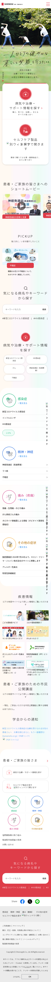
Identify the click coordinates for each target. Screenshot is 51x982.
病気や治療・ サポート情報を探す (24, 106)
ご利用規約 (6, 926)
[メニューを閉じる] (48, 4)
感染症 (5, 912)
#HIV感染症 (39, 318)
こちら (27, 967)
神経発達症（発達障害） (36, 369)
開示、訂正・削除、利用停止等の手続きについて (20, 930)
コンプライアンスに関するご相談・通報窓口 (19, 935)
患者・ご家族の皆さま (20, 760)
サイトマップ (18, 926)
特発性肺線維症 (9, 573)
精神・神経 (15, 912)
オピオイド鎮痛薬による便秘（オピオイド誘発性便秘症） (23, 522)
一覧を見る (22, 403)
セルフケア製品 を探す (25, 142)
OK (30, 976)
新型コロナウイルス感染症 (14, 359)
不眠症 (14, 378)
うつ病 (5, 470)
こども (8, 433)
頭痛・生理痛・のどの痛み (13, 508)
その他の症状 (41, 912)
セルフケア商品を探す (11, 916)
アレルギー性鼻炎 (10, 567)
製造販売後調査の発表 (11, 840)
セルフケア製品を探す (22, 785)
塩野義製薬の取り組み (11, 835)
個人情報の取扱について (11, 939)
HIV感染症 (36, 358)
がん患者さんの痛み (10, 514)
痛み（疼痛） (28, 912)
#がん (48, 887)
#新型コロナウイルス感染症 (15, 318)
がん (14, 368)
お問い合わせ (8, 845)
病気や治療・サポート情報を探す (27, 772)
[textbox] (21, 309)
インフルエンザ (9, 417)
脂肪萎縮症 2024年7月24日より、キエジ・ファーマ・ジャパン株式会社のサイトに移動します (23, 559)
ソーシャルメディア (30, 939)
